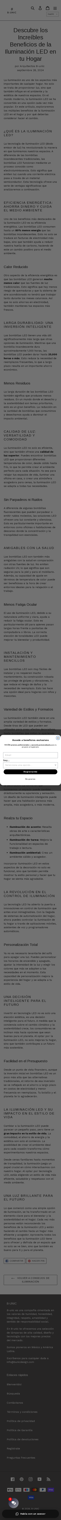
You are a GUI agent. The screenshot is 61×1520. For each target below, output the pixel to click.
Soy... (6, 760)
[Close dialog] (58, 738)
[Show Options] (55, 765)
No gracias (30, 779)
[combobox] (29, 765)
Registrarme (31, 772)
